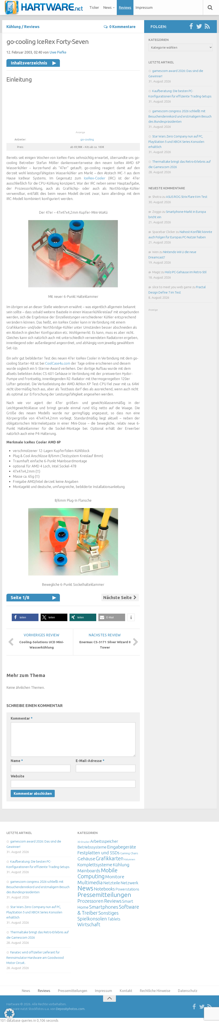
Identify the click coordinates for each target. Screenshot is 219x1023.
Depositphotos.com (70, 1009)
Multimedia (90, 882)
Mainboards (88, 870)
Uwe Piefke (58, 52)
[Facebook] (191, 26)
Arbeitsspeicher (104, 841)
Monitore (114, 876)
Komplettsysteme (94, 864)
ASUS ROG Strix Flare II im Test (186, 196)
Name (17, 761)
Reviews (125, 7)
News (107, 7)
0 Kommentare (122, 26)
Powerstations (127, 889)
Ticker (94, 7)
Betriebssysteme (92, 847)
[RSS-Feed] (207, 26)
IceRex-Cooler (94, 178)
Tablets (114, 919)
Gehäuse (86, 858)
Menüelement (45, 7)
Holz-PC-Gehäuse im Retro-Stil (186, 272)
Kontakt (126, 991)
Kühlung (13, 26)
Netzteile (111, 882)
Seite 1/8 (20, 597)
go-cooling (87, 139)
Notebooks (104, 888)
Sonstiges (108, 913)
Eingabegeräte (121, 846)
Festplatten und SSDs (98, 852)
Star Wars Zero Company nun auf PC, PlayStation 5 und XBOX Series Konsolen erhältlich (176, 141)
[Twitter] (199, 26)
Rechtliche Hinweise (155, 991)
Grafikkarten (110, 858)
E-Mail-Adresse (90, 761)
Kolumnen (129, 859)
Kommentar (22, 718)
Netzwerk (129, 882)
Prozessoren (90, 901)
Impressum (144, 7)
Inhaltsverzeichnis (29, 62)
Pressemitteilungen (104, 894)
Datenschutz (187, 991)
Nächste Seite (118, 597)
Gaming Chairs (129, 853)
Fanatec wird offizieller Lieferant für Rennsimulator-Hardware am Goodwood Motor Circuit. (35, 957)
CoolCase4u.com (57, 363)
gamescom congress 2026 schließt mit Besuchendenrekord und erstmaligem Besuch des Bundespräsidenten (180, 116)
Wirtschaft (88, 924)
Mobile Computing (97, 873)
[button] (25, 617)
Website (17, 776)
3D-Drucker (83, 842)
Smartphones (103, 907)
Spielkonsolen (92, 918)
